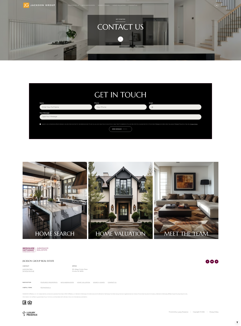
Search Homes (103, 5)
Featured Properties (49, 282)
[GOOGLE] (216, 261)
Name (42, 103)
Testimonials (45, 287)
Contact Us (133, 5)
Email (151, 103)
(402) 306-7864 (27, 269)
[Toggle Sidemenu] (216, 5)
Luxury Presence (182, 312)
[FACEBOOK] (207, 261)
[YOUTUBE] (212, 261)
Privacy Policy (194, 124)
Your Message (44, 113)
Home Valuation (118, 5)
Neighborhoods (88, 5)
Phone (96, 103)
